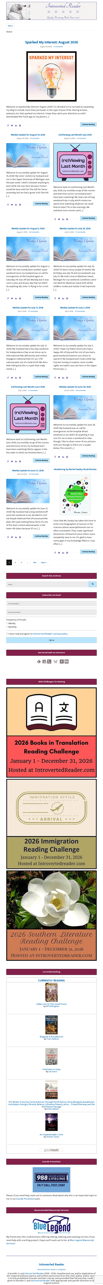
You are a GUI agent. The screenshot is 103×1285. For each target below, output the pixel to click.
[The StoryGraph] (44, 661)
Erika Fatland (53, 1109)
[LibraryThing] (49, 661)
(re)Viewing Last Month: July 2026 (75, 135)
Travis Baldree (53, 1039)
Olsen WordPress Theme (46, 1269)
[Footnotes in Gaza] (51, 1056)
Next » (44, 562)
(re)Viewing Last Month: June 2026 (28, 387)
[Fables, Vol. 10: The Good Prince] (51, 992)
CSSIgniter (62, 1269)
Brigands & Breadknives (51, 1037)
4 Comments (33, 390)
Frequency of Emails (16, 620)
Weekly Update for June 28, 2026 (75, 387)
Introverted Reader (51, 1264)
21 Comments (33, 311)
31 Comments (80, 232)
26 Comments (34, 232)
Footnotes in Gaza (51, 1069)
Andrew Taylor (52, 1137)
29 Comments (81, 390)
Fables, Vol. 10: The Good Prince (51, 1004)
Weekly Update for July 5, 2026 (75, 308)
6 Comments (34, 138)
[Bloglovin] (62, 661)
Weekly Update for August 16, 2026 (28, 135)
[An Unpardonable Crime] (51, 1122)
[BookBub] (66, 661)
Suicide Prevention (25, 1199)
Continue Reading (88, 124)
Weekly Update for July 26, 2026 (75, 228)
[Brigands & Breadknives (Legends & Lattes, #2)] (51, 1025)
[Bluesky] (55, 661)
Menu (10, 26)
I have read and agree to (38, 634)
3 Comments (58, 46)
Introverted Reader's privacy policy (50, 634)
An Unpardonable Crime (51, 1135)
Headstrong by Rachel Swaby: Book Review (75, 469)
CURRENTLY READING (51, 980)
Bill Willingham (52, 1006)
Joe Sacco (53, 1071)
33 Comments (80, 311)
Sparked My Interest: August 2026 (51, 42)
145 (34, 562)
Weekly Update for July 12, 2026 (28, 308)
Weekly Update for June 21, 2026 (28, 471)
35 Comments (34, 474)
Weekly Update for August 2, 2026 (28, 228)
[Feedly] (39, 661)
